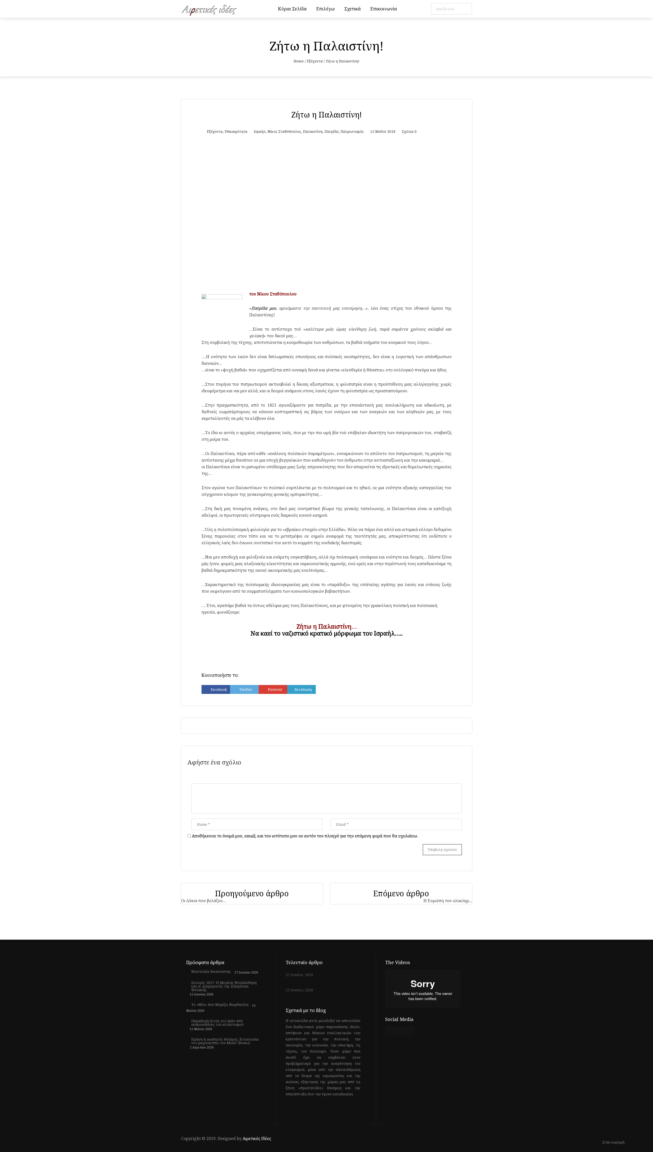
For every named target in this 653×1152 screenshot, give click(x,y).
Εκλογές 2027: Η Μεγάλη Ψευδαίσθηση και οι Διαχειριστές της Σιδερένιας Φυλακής (224, 986)
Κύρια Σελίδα (292, 9)
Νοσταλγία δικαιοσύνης (211, 971)
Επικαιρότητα (236, 131)
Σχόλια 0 (409, 131)
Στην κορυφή (613, 1142)
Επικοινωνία (383, 9)
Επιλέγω (325, 9)
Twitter (245, 689)
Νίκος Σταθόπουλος (284, 131)
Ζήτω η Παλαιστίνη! (326, 114)
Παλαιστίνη (312, 131)
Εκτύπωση (303, 689)
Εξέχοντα (315, 61)
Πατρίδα (331, 131)
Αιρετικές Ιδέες (257, 1138)
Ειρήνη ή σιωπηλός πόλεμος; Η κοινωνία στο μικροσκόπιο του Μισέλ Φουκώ (225, 1041)
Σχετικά (352, 9)
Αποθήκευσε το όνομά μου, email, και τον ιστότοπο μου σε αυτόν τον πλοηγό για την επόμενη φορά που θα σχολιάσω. (305, 836)
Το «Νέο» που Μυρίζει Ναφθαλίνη (219, 1004)
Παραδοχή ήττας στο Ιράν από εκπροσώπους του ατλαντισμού (217, 1022)
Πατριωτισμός (352, 131)
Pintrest (275, 689)
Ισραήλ (260, 131)
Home (299, 61)
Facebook (219, 689)
